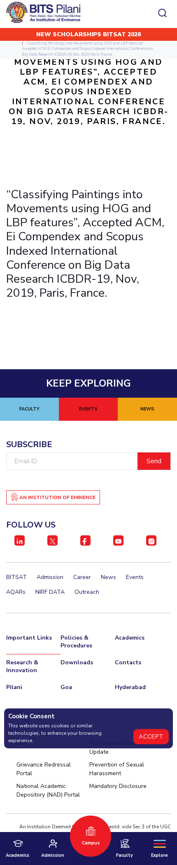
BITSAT (16, 577)
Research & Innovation (22, 666)
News (108, 577)
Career (82, 577)
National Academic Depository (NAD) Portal (48, 790)
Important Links (29, 638)
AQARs (16, 592)
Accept (151, 737)
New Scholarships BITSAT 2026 (88, 34)
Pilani (14, 687)
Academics (129, 638)
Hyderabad (130, 687)
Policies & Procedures (76, 641)
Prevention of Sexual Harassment (116, 769)
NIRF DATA (50, 592)
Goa (66, 687)
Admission (50, 577)
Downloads (77, 662)
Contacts (128, 662)
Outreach (87, 592)
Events (135, 577)
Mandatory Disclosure (118, 786)
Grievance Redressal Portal (43, 769)
